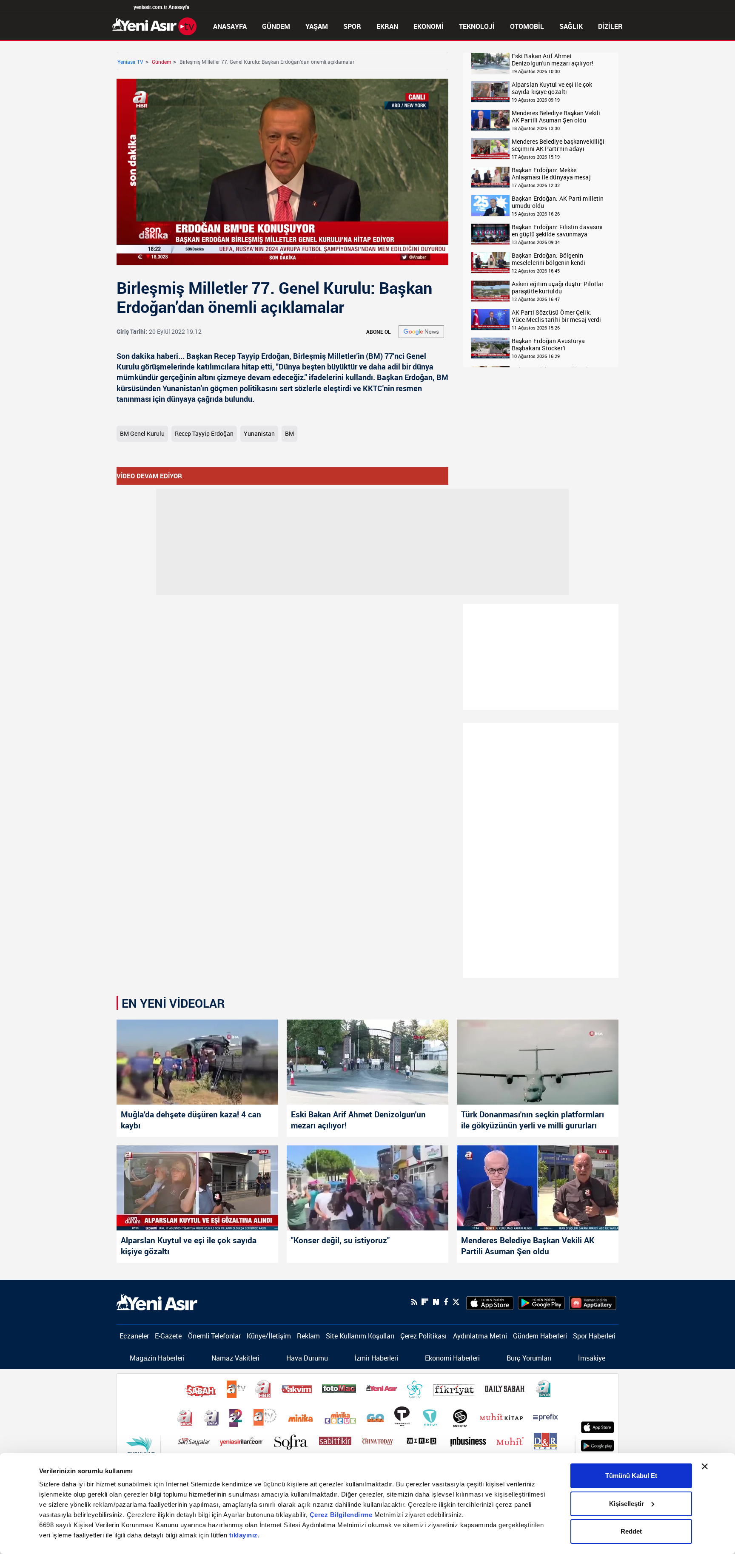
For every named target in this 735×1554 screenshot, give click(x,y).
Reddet (631, 1531)
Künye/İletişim (269, 1336)
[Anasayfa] (154, 25)
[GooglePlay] (541, 1302)
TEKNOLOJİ (477, 26)
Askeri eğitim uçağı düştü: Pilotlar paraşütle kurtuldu (558, 288)
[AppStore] (489, 1302)
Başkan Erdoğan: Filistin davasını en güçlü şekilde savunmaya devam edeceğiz (557, 231)
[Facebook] (446, 1302)
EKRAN (387, 26)
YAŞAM (316, 26)
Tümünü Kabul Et (631, 1475)
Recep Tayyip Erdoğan (204, 433)
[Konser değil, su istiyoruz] (367, 1187)
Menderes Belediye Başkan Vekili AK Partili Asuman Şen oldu (556, 117)
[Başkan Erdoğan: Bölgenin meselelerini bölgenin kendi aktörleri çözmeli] (490, 263)
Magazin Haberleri (157, 1358)
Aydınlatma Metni (480, 1336)
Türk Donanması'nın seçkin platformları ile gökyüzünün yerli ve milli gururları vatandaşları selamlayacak (532, 1121)
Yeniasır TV (130, 61)
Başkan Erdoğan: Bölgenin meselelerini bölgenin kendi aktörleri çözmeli (549, 259)
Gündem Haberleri (540, 1336)
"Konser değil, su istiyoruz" (340, 1240)
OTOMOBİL (527, 26)
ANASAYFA (230, 26)
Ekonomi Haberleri (452, 1358)
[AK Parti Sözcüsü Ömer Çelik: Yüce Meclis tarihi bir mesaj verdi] (490, 320)
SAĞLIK (571, 26)
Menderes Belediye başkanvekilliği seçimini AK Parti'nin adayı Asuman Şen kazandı (558, 145)
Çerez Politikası (423, 1336)
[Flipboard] (425, 1302)
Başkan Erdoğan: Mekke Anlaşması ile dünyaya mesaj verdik (551, 174)
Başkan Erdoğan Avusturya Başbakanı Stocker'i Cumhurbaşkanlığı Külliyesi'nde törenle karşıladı (554, 345)
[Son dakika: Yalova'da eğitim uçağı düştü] (490, 291)
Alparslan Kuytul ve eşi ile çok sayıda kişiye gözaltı (552, 88)
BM (289, 433)
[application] (282, 172)
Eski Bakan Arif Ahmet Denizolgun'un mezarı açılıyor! (552, 60)
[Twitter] (456, 1302)
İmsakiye (591, 1358)
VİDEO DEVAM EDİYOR (149, 476)
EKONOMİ (428, 26)
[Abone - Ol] (421, 331)
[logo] (157, 1301)
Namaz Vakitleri (235, 1358)
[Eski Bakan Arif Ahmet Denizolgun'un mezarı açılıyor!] (490, 63)
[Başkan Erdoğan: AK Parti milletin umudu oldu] (490, 206)
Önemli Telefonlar (214, 1336)
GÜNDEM (276, 26)
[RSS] (414, 1302)
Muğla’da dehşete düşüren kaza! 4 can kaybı (191, 1120)
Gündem (161, 61)
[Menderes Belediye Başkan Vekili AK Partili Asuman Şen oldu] (490, 120)
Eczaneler (134, 1336)
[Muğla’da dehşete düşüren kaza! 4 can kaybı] (197, 1062)
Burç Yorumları (529, 1358)
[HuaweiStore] (592, 1302)
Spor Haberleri (594, 1336)
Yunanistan (259, 433)
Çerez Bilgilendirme (342, 1514)
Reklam (308, 1336)
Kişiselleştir (626, 1503)
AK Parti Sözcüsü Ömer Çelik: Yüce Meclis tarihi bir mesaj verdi (556, 316)
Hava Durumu (307, 1358)
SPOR (352, 26)
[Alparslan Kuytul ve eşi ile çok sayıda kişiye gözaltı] (490, 92)
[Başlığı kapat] (705, 1466)
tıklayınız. (244, 1535)
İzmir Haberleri (376, 1358)
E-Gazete (168, 1336)
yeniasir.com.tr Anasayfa (161, 6)
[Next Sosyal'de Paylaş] (436, 1302)
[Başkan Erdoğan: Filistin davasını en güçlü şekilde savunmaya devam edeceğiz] (490, 234)
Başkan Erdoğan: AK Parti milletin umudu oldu (558, 202)
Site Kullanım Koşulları (360, 1336)
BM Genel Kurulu (142, 433)
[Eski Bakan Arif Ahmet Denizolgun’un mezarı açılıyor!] (367, 1062)
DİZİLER (610, 26)
